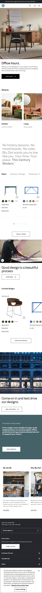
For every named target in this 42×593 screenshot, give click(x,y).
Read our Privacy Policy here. (20, 585)
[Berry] (33, 201)
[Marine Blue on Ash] (3, 201)
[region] (21, 580)
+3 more (37, 201)
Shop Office (9, 76)
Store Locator (10, 546)
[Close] (39, 571)
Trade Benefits (11, 449)
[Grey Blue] (30, 201)
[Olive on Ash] (12, 201)
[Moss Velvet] (6, 321)
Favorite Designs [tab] (8, 289)
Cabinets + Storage (17, 174)
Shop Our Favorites (21, 340)
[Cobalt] (24, 201)
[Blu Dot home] (3, 5)
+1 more (16, 201)
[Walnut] (6, 201)
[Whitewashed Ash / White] (9, 201)
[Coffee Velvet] (3, 321)
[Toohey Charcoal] (12, 321)
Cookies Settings (20, 589)
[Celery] (27, 201)
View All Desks (21, 234)
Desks (4, 174)
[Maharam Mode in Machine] (9, 321)
